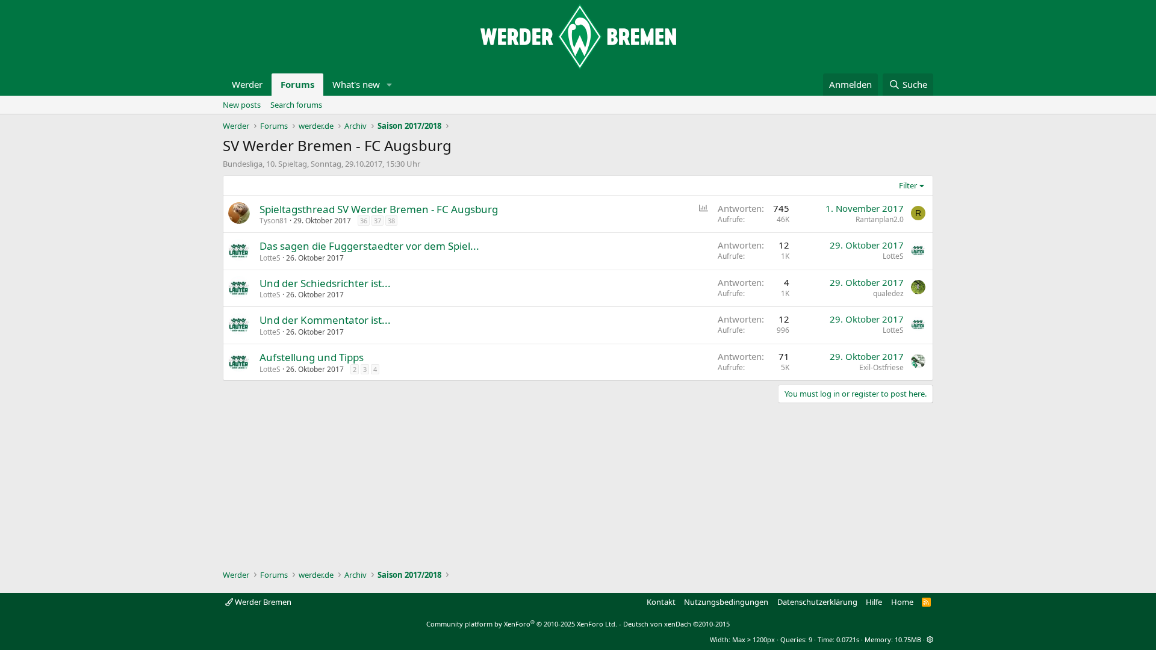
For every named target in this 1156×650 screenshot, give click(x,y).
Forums (297, 84)
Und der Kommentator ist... (325, 320)
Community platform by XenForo (521, 623)
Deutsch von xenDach (676, 623)
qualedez (888, 293)
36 (363, 220)
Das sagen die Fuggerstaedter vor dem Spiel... (369, 246)
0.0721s (847, 639)
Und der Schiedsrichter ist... (325, 283)
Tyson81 (273, 220)
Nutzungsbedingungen (726, 601)
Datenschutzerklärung (817, 601)
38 (391, 220)
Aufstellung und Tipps (311, 357)
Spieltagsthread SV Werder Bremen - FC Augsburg (378, 209)
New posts (242, 104)
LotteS (270, 258)
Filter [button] (908, 185)
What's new (356, 84)
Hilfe (874, 601)
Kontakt (661, 601)
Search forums (296, 104)
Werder (247, 84)
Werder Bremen (262, 601)
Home (902, 601)
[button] (389, 84)
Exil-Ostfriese (881, 367)
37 (377, 220)
